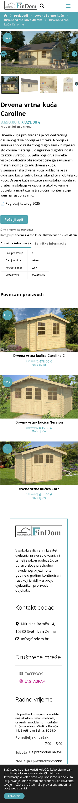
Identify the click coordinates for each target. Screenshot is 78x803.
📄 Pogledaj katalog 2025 (20, 203)
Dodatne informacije (15, 243)
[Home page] (5, 16)
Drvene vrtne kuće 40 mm (60, 235)
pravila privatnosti (55, 785)
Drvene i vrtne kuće (28, 235)
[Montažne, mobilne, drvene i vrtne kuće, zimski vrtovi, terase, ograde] (20, 5)
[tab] (15, 244)
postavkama (65, 781)
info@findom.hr (35, 638)
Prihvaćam (14, 796)
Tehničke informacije (50, 243)
